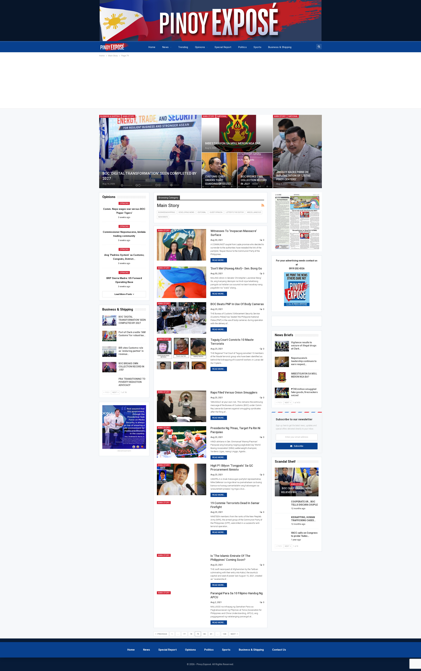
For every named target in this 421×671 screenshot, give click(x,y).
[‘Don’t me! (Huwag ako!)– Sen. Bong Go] (181, 282)
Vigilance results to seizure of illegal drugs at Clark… (303, 345)
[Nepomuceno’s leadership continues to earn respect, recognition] (282, 362)
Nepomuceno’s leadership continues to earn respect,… (304, 361)
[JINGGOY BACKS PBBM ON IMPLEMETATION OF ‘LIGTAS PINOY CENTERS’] (297, 151)
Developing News (186, 212)
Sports (257, 47)
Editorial (202, 212)
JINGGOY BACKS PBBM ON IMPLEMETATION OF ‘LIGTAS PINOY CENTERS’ (293, 176)
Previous (162, 634)
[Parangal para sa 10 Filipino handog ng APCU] (181, 607)
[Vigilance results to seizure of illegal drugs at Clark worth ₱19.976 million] (282, 346)
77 (184, 634)
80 (204, 634)
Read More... (218, 260)
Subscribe (298, 446)
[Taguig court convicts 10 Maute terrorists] (181, 353)
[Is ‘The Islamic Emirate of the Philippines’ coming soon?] (181, 569)
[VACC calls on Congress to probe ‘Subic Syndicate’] (282, 536)
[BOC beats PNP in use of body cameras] (181, 318)
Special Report (223, 47)
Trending (183, 47)
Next (233, 634)
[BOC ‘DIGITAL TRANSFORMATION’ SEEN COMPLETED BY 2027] (150, 151)
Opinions (200, 47)
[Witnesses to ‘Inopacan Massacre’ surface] (181, 245)
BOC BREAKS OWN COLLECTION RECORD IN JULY (254, 180)
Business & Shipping (280, 47)
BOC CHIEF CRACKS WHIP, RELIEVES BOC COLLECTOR (296, 490)
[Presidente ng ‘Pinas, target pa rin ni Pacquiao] (181, 442)
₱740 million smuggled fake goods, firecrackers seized (304, 392)
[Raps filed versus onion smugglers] (181, 406)
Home (152, 47)
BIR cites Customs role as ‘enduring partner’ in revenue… (131, 351)
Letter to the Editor (235, 212)
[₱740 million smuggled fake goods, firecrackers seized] (282, 393)
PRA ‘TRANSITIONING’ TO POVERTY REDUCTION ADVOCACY (132, 382)
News (165, 47)
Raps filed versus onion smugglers (233, 392)
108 (224, 634)
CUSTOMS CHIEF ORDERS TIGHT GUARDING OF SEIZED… (219, 180)
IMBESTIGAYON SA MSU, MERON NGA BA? (232, 143)
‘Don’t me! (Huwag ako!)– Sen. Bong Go (236, 268)
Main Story (128, 116)
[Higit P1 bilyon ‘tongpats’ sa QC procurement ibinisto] (181, 479)
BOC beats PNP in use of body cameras (237, 304)
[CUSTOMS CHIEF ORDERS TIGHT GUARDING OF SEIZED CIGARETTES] (219, 170)
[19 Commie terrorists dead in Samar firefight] (181, 517)
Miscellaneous (254, 212)
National (221, 116)
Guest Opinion (216, 212)
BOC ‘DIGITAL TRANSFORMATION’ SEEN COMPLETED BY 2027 (132, 319)
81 (211, 634)
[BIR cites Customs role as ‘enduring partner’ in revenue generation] (109, 351)
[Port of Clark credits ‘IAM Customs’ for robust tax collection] (109, 336)
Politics (242, 47)
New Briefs (163, 217)
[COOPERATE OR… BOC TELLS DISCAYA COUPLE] (282, 505)
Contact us (279, 649)
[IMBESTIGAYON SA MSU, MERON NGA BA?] (237, 134)
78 (191, 634)
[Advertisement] (210, 82)
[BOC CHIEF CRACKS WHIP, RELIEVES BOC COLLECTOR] (296, 482)
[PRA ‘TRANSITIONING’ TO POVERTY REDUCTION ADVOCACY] (109, 382)
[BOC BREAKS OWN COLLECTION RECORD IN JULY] (255, 170)
